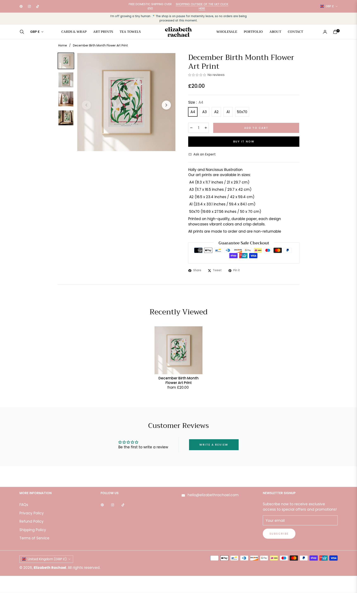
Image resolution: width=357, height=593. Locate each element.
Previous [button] (86, 105)
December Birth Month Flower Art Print (178, 380)
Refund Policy (31, 521)
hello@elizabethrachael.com (213, 494)
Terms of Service (34, 538)
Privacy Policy (31, 513)
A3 (204, 111)
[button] (23, 31)
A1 (228, 111)
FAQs (23, 504)
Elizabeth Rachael (50, 567)
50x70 (242, 111)
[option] (126, 102)
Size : (195, 102)
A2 (216, 111)
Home (62, 45)
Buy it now (244, 141)
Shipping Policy (32, 529)
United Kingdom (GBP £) (47, 559)
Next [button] (166, 105)
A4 (192, 111)
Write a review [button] (213, 445)
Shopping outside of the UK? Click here (202, 6)
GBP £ (330, 6)
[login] (325, 32)
